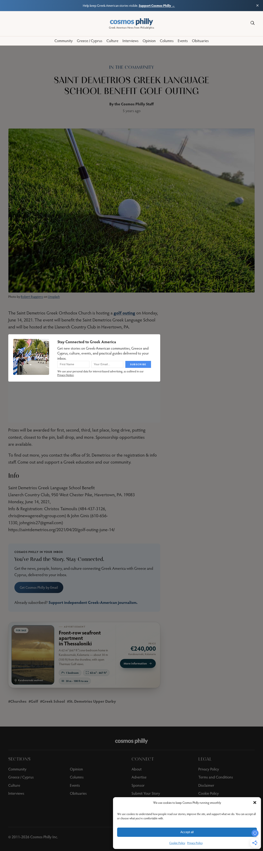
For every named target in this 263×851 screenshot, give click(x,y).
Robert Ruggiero (32, 297)
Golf (34, 701)
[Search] (252, 23)
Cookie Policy (177, 843)
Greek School (53, 701)
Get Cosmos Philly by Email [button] (39, 587)
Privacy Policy (195, 843)
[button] (255, 802)
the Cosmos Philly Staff (134, 103)
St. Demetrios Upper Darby (92, 701)
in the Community (131, 67)
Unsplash (54, 297)
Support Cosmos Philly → (157, 5)
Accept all (187, 832)
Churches (18, 701)
